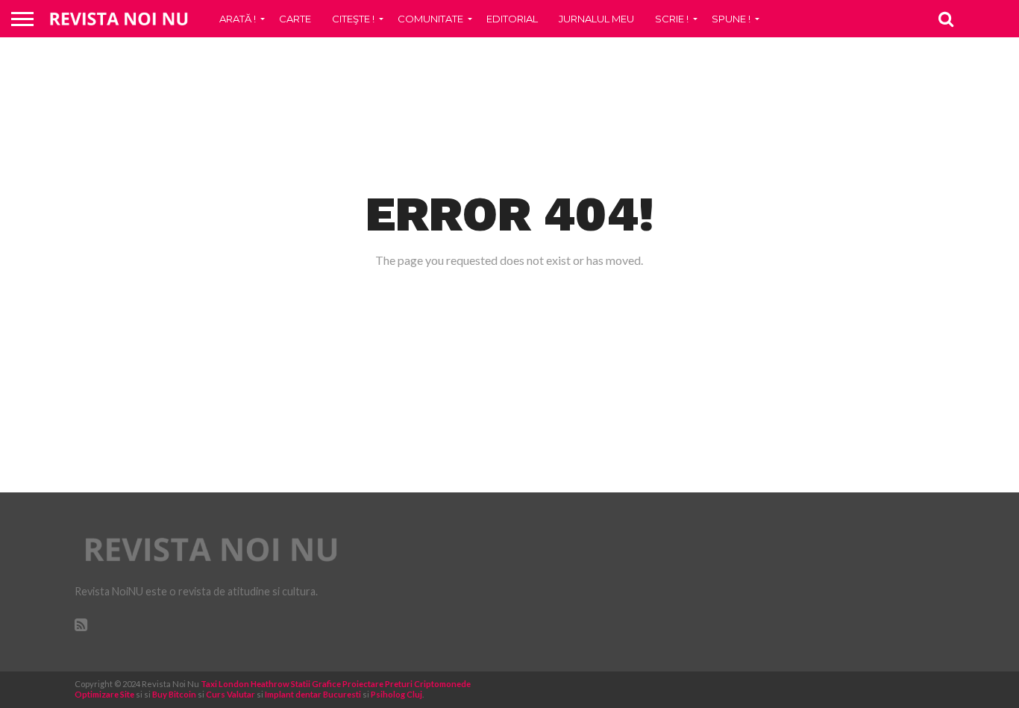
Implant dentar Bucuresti (313, 694)
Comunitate (430, 19)
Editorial (512, 19)
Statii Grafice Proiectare (337, 684)
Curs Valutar (230, 694)
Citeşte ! (353, 19)
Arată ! (237, 19)
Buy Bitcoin (174, 694)
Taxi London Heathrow (245, 684)
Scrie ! (672, 19)
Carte (295, 19)
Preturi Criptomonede (428, 684)
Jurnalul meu (596, 19)
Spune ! (731, 19)
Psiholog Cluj (396, 694)
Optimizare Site (104, 694)
